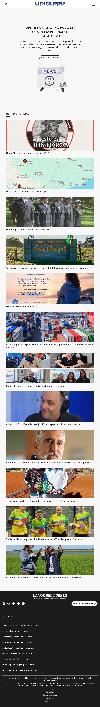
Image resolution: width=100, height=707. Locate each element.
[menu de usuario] (93, 4)
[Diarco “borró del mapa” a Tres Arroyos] (50, 173)
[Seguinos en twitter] (13, 604)
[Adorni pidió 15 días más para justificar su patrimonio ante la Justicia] (50, 406)
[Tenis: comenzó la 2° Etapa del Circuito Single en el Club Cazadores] (50, 483)
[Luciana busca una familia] (50, 288)
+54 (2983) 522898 (50, 680)
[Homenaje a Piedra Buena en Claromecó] (50, 212)
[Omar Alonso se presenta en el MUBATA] (50, 135)
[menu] (18, 4)
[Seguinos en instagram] (18, 604)
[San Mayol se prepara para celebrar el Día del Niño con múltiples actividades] (50, 250)
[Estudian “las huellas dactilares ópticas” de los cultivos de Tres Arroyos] (50, 560)
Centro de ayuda (50, 689)
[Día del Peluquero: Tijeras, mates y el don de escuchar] (50, 368)
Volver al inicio (50, 58)
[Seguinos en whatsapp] (3, 604)
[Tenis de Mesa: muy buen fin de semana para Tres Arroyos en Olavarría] (50, 521)
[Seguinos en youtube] (8, 604)
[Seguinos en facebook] (23, 604)
